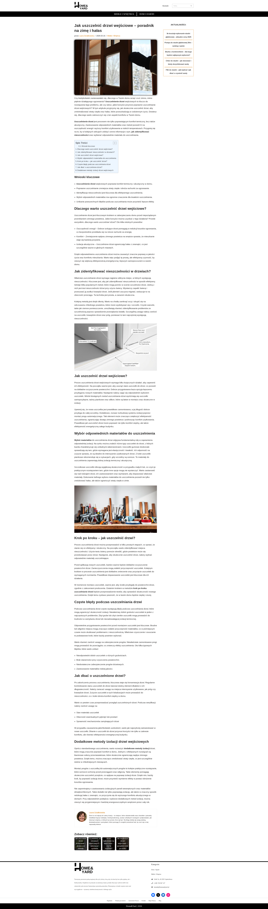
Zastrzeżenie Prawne (134, 900)
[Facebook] (153, 895)
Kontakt (166, 6)
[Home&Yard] (81, 6)
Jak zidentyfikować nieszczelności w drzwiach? (96, 152)
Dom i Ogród (146, 14)
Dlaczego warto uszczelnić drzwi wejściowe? (95, 149)
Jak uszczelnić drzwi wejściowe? (90, 155)
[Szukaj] (191, 6)
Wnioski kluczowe (88, 146)
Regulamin (109, 900)
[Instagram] (168, 895)
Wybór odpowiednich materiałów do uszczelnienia (96, 158)
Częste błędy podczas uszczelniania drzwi (94, 164)
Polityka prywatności (120, 900)
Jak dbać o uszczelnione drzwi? (89, 167)
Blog (160, 900)
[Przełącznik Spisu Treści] (113, 143)
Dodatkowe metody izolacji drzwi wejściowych (95, 170)
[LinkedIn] (163, 895)
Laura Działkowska (86, 36)
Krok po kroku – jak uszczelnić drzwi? (92, 161)
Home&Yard (131, 906)
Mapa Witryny (152, 900)
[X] (158, 895)
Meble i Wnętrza (124, 14)
